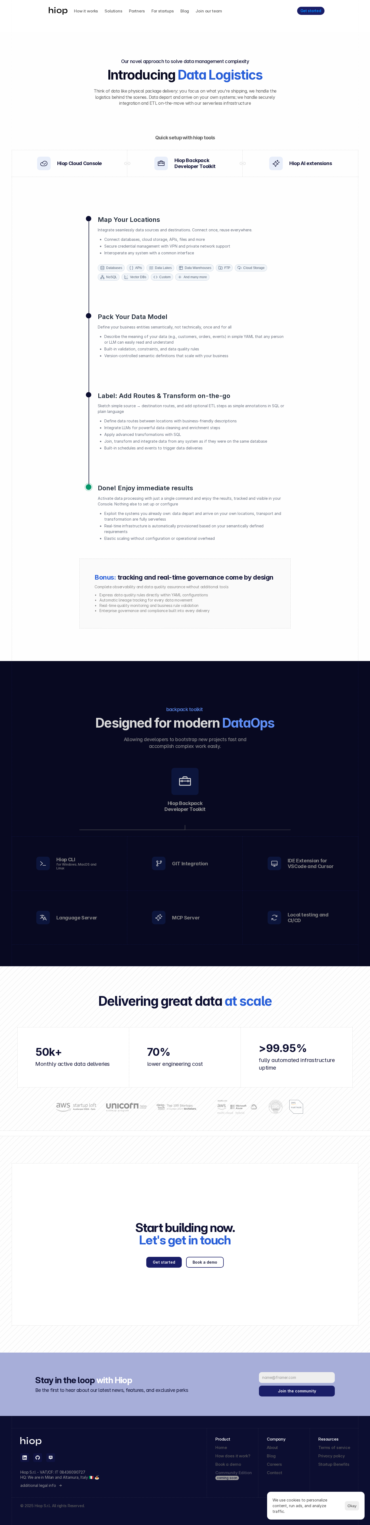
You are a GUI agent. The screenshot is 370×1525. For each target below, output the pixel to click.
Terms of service (334, 1447)
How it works (86, 11)
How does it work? (232, 1455)
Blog (184, 11)
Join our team (209, 11)
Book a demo (228, 1464)
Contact (274, 1472)
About (272, 1447)
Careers (274, 1464)
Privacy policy (331, 1455)
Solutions (113, 11)
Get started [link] (310, 10)
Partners (137, 11)
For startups (162, 11)
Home (221, 1447)
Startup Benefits (333, 1464)
